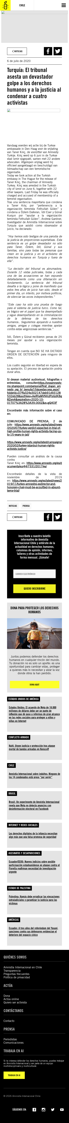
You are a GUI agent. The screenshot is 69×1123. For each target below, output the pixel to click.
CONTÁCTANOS (13, 1010)
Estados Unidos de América (23, 699)
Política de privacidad (17, 977)
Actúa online (11, 999)
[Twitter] (52, 1109)
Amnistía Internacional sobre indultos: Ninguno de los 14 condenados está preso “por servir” (34, 775)
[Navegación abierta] (63, 5)
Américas (13, 919)
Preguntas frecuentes (16, 974)
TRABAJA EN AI (14, 1075)
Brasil (12, 793)
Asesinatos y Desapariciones (24, 853)
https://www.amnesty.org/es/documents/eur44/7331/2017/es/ (34, 464)
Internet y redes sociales (23, 825)
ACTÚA (8, 985)
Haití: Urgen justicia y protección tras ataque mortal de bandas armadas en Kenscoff (32, 747)
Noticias (13, 505)
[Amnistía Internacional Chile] (5, 5)
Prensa (26, 505)
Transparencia (12, 970)
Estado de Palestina (19, 888)
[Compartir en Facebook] (48, 51)
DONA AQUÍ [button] (34, 684)
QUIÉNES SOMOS (15, 957)
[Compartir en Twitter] (58, 51)
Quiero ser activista (15, 1002)
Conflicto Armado (18, 737)
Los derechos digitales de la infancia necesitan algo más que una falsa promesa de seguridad (33, 835)
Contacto (9, 1021)
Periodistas (10, 1039)
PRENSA (9, 1029)
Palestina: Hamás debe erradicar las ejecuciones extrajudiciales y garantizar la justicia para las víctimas (34, 900)
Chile (11, 765)
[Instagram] (43, 1109)
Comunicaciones (14, 1042)
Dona (7, 995)
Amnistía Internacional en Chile (23, 967)
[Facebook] (34, 1109)
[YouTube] (61, 1109)
